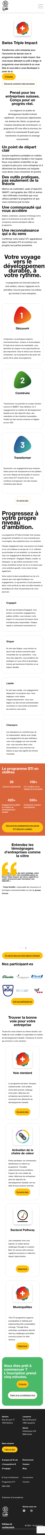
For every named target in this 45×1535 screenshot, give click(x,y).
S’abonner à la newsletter (12, 1497)
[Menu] (33, 6)
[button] (3, 902)
